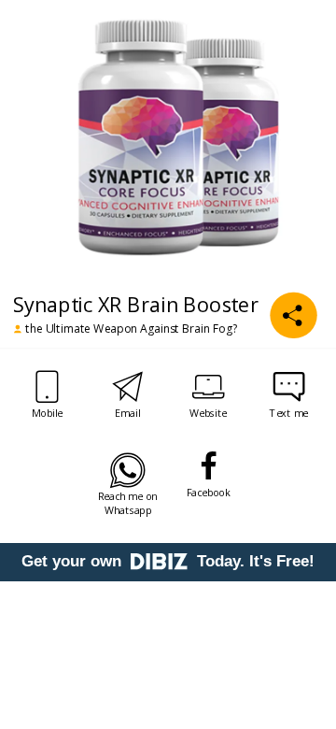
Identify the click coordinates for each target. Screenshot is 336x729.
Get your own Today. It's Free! (168, 561)
